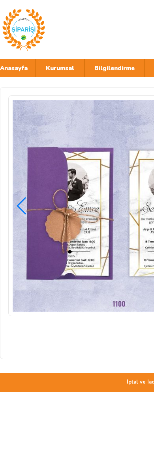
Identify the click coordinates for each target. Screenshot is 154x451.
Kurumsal (60, 68)
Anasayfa (14, 68)
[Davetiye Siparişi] (69, 29)
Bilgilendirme (114, 68)
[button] (22, 205)
